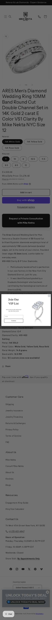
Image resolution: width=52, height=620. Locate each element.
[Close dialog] (49, 296)
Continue (13, 320)
